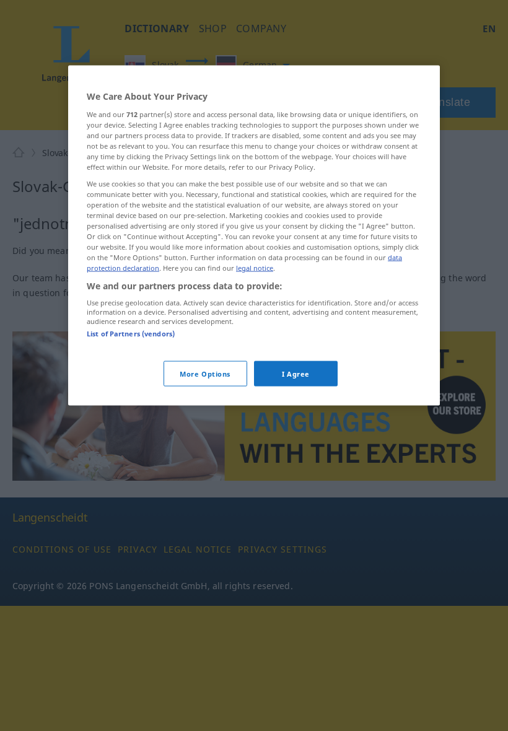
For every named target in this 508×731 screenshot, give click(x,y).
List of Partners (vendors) (131, 333)
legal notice (254, 268)
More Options (205, 373)
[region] (254, 236)
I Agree (296, 373)
